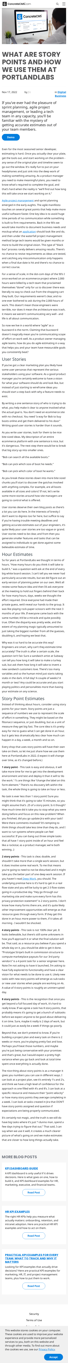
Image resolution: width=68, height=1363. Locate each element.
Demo (11, 137)
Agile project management (18, 200)
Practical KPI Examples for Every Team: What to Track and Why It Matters (31, 1258)
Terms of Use (34, 1320)
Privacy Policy (47, 1349)
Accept (53, 1357)
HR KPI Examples (17, 1212)
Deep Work (29, 878)
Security (34, 1314)
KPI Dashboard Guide (21, 1168)
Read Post (34, 1192)
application (29, 231)
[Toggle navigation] (63, 4)
